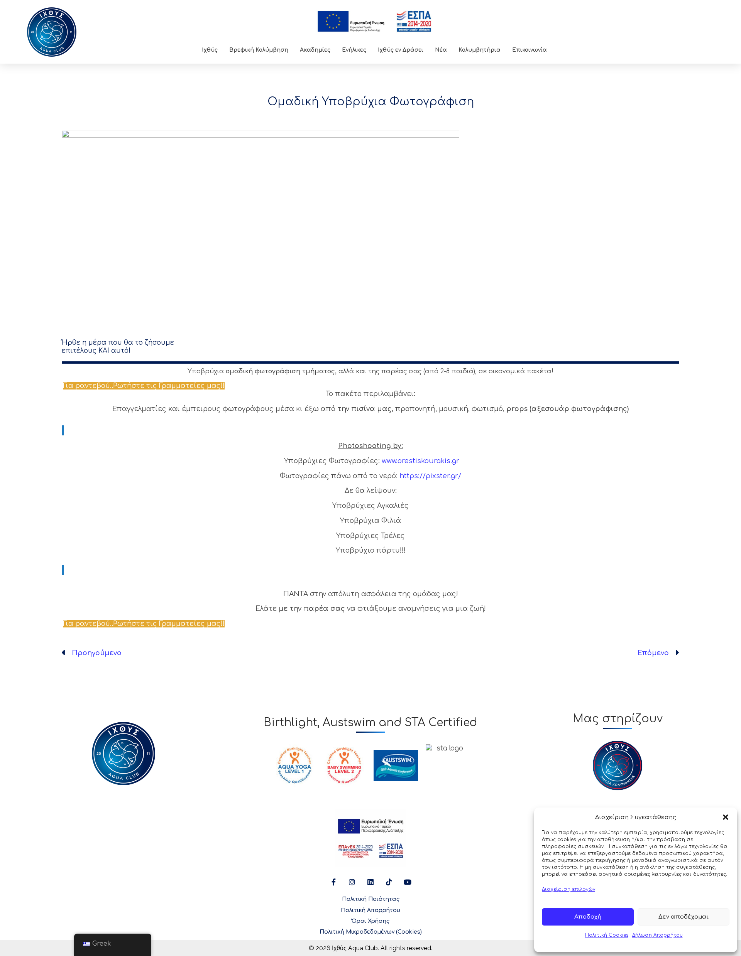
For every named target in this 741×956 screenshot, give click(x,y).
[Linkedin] (370, 882)
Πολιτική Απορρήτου (370, 910)
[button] (725, 817)
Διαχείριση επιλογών (568, 889)
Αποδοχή (587, 917)
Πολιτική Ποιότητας (370, 899)
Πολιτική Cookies (606, 935)
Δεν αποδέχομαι (683, 917)
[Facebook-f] (333, 882)
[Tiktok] (389, 882)
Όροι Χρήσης (370, 921)
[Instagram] (352, 882)
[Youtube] (407, 882)
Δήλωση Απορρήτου (657, 935)
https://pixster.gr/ (430, 476)
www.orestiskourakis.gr (420, 461)
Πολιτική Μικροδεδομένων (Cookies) (371, 932)
